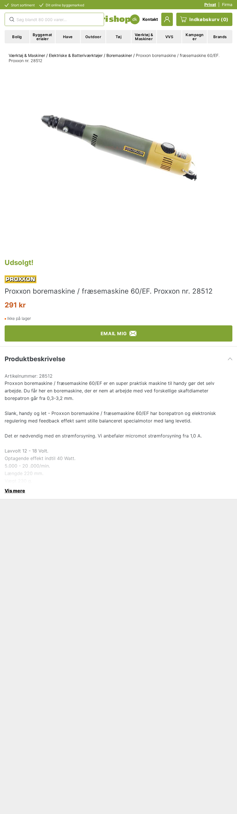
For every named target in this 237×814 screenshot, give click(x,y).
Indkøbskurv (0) (209, 19)
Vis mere (15, 491)
